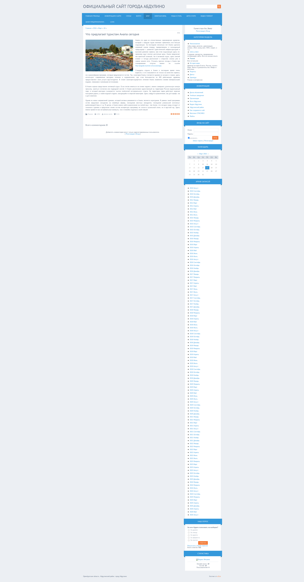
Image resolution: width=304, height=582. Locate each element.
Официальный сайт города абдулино (124, 6)
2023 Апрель (194, 467)
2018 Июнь (193, 325)
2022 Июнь (193, 455)
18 (104, 28)
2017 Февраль (195, 277)
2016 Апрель (194, 247)
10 (203, 164)
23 (198, 171)
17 (203, 168)
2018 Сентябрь (195, 334)
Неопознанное (195, 44)
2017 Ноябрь (194, 304)
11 (207, 164)
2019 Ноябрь (194, 375)
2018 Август (194, 331)
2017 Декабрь (195, 307)
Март (100, 28)
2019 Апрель (194, 354)
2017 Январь (194, 274)
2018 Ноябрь (194, 339)
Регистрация (130, 134)
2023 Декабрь (195, 479)
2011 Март (193, 203)
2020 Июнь (193, 396)
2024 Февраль (195, 485)
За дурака (194, 530)
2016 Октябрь (195, 265)
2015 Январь (194, 218)
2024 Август (194, 491)
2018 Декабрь (195, 342)
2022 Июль (194, 458)
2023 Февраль (195, 461)
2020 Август (194, 402)
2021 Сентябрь (195, 432)
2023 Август (194, 470)
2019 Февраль (195, 348)
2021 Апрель (194, 426)
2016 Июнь (193, 253)
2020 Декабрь (195, 414)
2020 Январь (194, 381)
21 (190, 171)
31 (203, 174)
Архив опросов (202, 546)
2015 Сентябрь (195, 227)
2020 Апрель (194, 390)
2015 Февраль (195, 221)
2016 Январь (194, 239)
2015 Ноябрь (194, 233)
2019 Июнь (193, 360)
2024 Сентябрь (195, 494)
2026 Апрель (194, 509)
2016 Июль (194, 256)
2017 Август (194, 295)
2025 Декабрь (195, 506)
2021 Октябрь (195, 435)
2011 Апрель (194, 206)
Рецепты (193, 71)
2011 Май (193, 209)
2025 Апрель (194, 503)
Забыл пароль (198, 141)
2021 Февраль (195, 420)
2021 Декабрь (195, 440)
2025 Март (193, 500)
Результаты (191, 546)
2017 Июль (194, 292)
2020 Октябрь (195, 408)
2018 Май (193, 322)
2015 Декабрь (195, 236)
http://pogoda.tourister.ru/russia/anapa (148, 66)
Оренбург (193, 77)
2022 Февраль (195, 446)
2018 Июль (194, 328)
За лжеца (193, 532)
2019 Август (194, 366)
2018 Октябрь (195, 337)
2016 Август (194, 259)
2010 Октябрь (195, 194)
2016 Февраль (195, 241)
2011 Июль (193, 215)
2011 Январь (194, 200)
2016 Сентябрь (195, 262)
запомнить (193, 138)
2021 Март (193, 423)
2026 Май (193, 512)
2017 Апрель (194, 283)
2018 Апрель (194, 319)
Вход (138, 134)
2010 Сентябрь (195, 191)
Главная (88, 28)
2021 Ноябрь (194, 437)
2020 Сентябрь (195, 405)
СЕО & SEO (194, 52)
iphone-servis (108, 114)
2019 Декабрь (195, 378)
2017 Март (193, 280)
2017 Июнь (193, 289)
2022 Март (193, 449)
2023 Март (193, 464)
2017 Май (193, 286)
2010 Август (194, 188)
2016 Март (193, 244)
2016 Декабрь (195, 271)
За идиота (194, 535)
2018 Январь (194, 310)
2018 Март (193, 316)
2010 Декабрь (195, 197)
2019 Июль (194, 363)
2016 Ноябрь (194, 268)
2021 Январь (194, 417)
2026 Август (194, 515)
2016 (94, 28)
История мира (195, 63)
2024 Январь (194, 482)
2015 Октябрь (195, 230)
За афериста (195, 538)
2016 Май (193, 250)
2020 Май (193, 393)
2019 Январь (194, 345)
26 (211, 171)
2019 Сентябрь (195, 369)
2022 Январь (194, 443)
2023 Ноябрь (194, 476)
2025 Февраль (195, 497)
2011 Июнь (193, 212)
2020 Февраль (195, 384)
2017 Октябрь (195, 301)
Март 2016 (203, 154)
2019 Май (193, 357)
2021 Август (194, 429)
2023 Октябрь (195, 473)
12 (211, 164)
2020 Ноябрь (194, 411)
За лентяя (194, 540)
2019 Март (193, 351)
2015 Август (194, 224)
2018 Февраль (195, 313)
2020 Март (193, 387)
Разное (90, 114)
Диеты (192, 74)
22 (194, 171)
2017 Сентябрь (195, 298)
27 (216, 171)
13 (216, 164)
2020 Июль (194, 399)
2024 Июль (194, 488)
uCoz (219, 576)
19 (211, 168)
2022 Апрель (194, 452)
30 (198, 174)
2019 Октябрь (195, 372)
